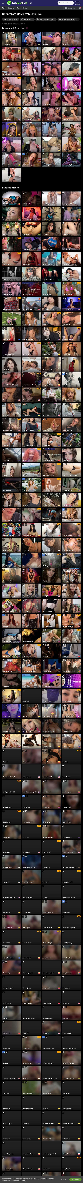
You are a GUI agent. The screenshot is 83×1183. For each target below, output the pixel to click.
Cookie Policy (20, 1180)
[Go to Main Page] (17, 3)
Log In (78, 3)
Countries (27, 19)
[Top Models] (31, 3)
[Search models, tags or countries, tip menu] (80, 8)
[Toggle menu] (3, 3)
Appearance (11, 19)
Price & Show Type (46, 19)
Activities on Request (69, 19)
